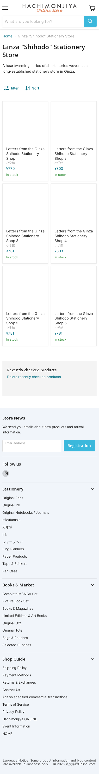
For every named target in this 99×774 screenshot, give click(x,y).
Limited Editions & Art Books (24, 616)
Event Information (16, 726)
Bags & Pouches (15, 638)
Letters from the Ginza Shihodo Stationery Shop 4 (74, 236)
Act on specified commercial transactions (34, 697)
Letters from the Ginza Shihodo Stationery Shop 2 (74, 153)
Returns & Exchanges (19, 682)
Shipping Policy (14, 668)
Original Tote (12, 630)
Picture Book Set (15, 601)
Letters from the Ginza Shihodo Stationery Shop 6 (74, 318)
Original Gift (11, 623)
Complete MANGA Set (19, 594)
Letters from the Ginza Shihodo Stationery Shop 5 (25, 318)
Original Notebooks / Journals (25, 512)
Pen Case (9, 571)
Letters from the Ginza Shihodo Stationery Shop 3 (25, 236)
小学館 (10, 163)
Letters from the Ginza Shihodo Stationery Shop (25, 153)
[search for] (90, 21)
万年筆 (7, 527)
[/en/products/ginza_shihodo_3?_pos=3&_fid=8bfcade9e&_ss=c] (25, 206)
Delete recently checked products (34, 377)
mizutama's (11, 520)
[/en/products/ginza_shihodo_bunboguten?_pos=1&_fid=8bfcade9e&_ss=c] (25, 124)
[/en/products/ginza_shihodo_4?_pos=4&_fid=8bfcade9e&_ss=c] (74, 206)
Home (7, 36)
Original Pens (12, 498)
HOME (7, 734)
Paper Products (14, 556)
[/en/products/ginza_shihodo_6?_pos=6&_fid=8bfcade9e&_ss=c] (74, 289)
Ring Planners (13, 549)
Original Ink (11, 505)
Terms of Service (15, 704)
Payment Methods (16, 675)
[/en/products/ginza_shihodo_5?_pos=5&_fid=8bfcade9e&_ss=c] (25, 289)
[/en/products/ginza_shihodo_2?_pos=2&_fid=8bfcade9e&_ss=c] (74, 124)
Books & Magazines (17, 608)
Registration (79, 445)
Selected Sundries (16, 645)
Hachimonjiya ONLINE (19, 719)
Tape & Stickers (14, 563)
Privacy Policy (13, 711)
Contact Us (11, 690)
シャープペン (12, 542)
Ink (4, 534)
